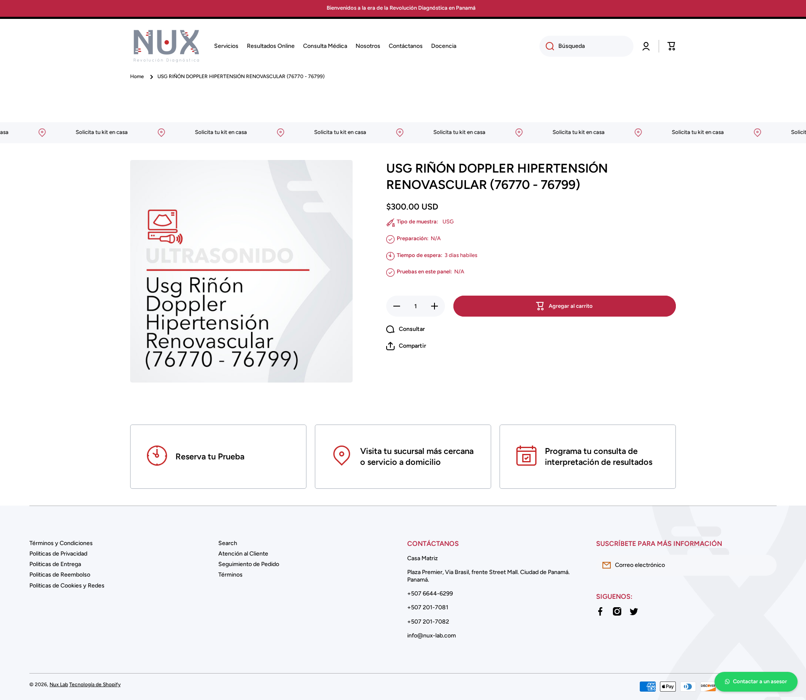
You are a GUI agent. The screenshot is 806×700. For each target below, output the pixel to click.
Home (137, 76)
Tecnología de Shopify (94, 684)
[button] (671, 46)
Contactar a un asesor (760, 681)
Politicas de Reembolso (59, 574)
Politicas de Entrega (55, 564)
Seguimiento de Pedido (248, 564)
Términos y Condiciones (61, 543)
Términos (230, 574)
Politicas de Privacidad (58, 553)
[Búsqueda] (546, 46)
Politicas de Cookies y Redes (67, 585)
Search (227, 543)
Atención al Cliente (243, 553)
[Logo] (166, 46)
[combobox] (586, 46)
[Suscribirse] (766, 565)
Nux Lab (59, 684)
